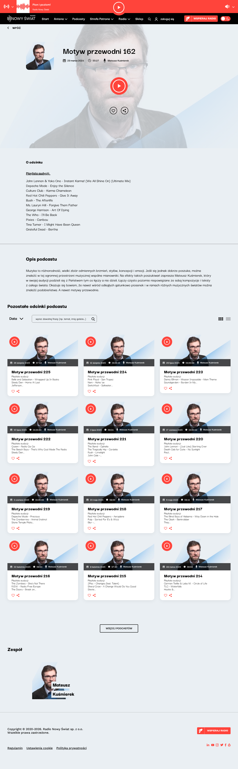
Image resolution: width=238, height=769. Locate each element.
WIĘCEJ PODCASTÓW (119, 628)
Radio (123, 18)
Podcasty (78, 18)
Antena (59, 18)
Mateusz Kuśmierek (118, 60)
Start (45, 18)
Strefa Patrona (100, 18)
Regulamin (15, 748)
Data (13, 318)
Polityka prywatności (71, 748)
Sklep (139, 18)
